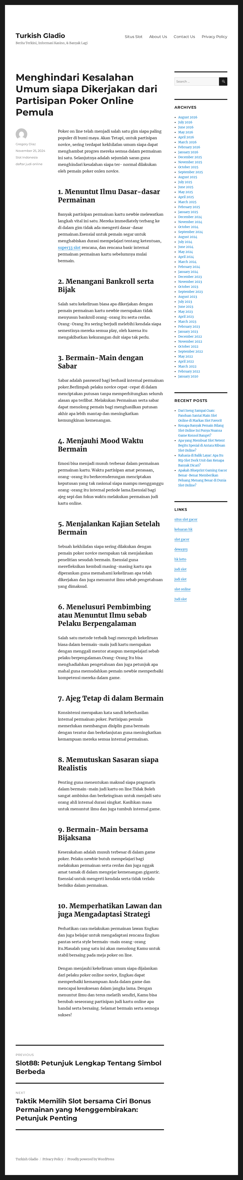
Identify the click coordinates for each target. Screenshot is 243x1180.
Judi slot (180, 599)
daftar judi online (29, 164)
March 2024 (187, 262)
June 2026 (186, 127)
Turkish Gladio (40, 36)
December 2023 (190, 277)
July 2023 (185, 302)
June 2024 (185, 247)
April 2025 (186, 197)
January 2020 (188, 376)
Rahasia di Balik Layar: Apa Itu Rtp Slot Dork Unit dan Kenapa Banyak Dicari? (201, 460)
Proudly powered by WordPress (90, 1159)
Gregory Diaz (26, 144)
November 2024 (190, 222)
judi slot (180, 569)
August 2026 (187, 117)
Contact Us (184, 36)
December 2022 (190, 337)
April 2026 (186, 137)
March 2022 (187, 366)
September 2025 (190, 172)
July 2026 (185, 122)
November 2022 (190, 342)
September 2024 (190, 232)
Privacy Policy (214, 36)
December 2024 (190, 217)
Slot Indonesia (27, 157)
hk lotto (180, 559)
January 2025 (188, 212)
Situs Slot (134, 36)
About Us (158, 36)
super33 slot (69, 247)
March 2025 (187, 202)
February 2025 (189, 207)
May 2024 (185, 252)
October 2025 (188, 167)
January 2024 (188, 272)
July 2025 (185, 182)
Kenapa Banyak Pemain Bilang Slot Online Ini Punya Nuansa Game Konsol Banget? (201, 431)
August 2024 (187, 237)
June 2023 (185, 307)
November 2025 (190, 162)
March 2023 (187, 322)
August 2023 (187, 297)
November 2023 (190, 282)
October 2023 (188, 287)
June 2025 (185, 187)
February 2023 (189, 327)
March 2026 (187, 142)
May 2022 (185, 356)
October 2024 (188, 227)
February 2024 (189, 267)
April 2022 (186, 361)
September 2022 (190, 352)
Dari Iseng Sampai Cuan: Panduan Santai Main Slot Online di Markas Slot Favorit (200, 416)
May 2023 (185, 312)
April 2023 (186, 317)
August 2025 (187, 177)
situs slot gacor (185, 520)
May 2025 (185, 192)
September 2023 (190, 292)
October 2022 (188, 347)
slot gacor (181, 539)
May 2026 (185, 132)
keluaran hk (183, 529)
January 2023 (188, 332)
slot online (182, 589)
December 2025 (190, 157)
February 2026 (189, 147)
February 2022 (189, 371)
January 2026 (188, 152)
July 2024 (185, 242)
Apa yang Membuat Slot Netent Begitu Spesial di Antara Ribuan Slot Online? (201, 445)
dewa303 (180, 549)
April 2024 (186, 257)
